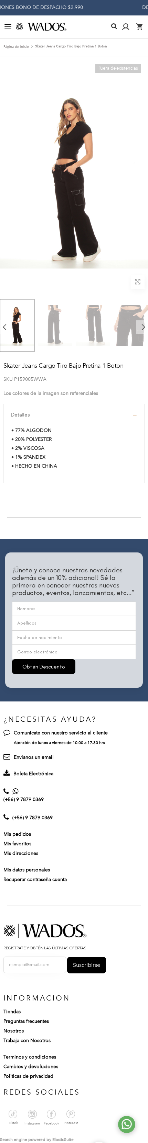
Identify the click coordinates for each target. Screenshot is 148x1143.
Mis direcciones (20, 853)
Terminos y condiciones (29, 1057)
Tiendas (12, 1012)
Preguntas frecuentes (26, 1021)
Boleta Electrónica (33, 774)
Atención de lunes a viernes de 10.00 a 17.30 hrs (59, 742)
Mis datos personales (26, 870)
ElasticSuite (63, 1139)
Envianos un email (34, 757)
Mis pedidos (17, 834)
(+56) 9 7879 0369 (23, 799)
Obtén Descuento (43, 666)
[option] (55, 325)
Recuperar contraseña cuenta (35, 879)
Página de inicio (16, 47)
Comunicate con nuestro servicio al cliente (61, 733)
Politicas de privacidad (28, 1076)
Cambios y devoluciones (30, 1067)
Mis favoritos (17, 844)
